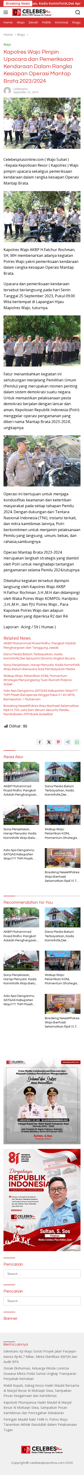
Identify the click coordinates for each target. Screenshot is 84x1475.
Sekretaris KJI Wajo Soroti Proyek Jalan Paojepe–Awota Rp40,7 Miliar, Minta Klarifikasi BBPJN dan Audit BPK (40, 1356)
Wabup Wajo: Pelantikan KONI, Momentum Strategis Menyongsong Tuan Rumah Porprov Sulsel (38, 680)
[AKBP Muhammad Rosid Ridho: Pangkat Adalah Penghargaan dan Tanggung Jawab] (21, 772)
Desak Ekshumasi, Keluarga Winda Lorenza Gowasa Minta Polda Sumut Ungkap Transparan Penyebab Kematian (40, 1373)
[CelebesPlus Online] (31, 12)
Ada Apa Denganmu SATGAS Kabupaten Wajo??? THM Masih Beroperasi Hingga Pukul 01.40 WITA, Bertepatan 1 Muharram (41, 695)
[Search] (77, 12)
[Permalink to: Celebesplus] (7, 90)
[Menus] (7, 12)
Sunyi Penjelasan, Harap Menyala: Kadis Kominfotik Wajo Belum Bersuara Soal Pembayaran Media (42, 667)
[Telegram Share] (67, 742)
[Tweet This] (49, 742)
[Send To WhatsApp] (77, 742)
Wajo (7, 44)
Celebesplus (20, 89)
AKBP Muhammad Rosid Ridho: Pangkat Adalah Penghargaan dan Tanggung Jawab (40, 645)
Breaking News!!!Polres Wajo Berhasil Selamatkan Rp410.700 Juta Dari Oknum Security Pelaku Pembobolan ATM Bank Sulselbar (41, 710)
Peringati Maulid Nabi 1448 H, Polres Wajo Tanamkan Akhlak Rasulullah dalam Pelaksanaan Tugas (40, 1424)
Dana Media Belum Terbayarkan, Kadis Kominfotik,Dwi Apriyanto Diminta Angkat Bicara (39, 656)
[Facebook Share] (39, 742)
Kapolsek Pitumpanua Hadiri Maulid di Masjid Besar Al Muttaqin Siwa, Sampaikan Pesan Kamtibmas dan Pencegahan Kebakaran (37, 1407)
